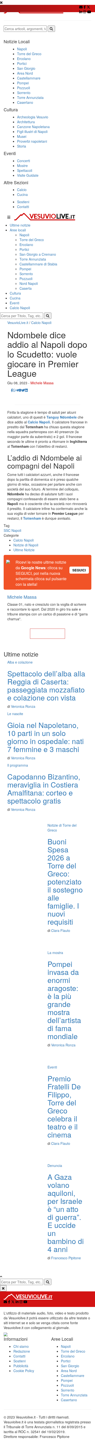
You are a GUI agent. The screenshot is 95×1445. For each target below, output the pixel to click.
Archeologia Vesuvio (32, 116)
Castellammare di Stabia (38, 264)
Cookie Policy (23, 1370)
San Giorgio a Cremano (37, 254)
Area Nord (25, 73)
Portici (22, 63)
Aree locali (18, 230)
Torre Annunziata (30, 97)
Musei (21, 136)
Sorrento (23, 92)
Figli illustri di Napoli (32, 131)
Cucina (22, 194)
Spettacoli (24, 170)
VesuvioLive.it (17, 322)
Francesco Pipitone (66, 1257)
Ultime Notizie (24, 549)
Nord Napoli (28, 283)
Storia (21, 146)
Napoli (22, 48)
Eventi (14, 302)
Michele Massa (42, 382)
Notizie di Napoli (25, 545)
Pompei (23, 82)
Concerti (23, 160)
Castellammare (28, 78)
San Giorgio (26, 68)
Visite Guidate (27, 175)
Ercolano (24, 58)
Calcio (22, 189)
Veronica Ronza (23, 706)
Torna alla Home (47, 633)
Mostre (22, 165)
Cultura (15, 293)
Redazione (21, 1351)
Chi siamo (21, 1346)
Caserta (25, 288)
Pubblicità (20, 1365)
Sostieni (23, 201)
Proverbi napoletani (32, 141)
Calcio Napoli (20, 307)
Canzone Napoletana (33, 126)
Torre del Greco (29, 53)
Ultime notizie (20, 225)
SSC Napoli (12, 530)
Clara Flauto (60, 930)
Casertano (25, 102)
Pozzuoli (23, 87)
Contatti (23, 206)
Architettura (26, 121)
